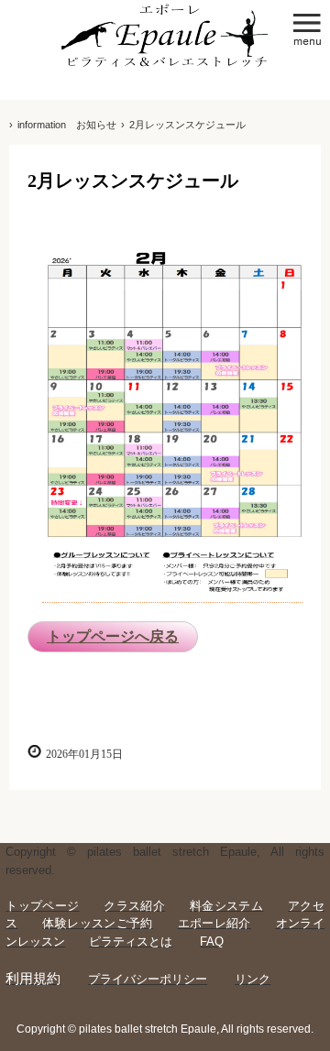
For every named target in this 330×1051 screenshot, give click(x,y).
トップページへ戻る (113, 636)
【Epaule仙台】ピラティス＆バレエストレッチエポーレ (165, 39)
